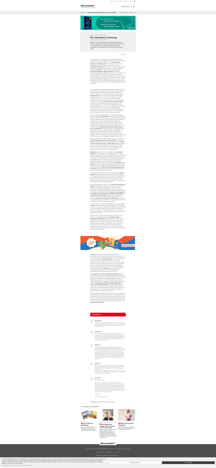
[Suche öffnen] (131, 6)
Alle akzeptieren (188, 462)
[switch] (83, 13)
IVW (122, 1)
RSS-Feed (123, 448)
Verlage (131, 12)
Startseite (82, 30)
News (120, 12)
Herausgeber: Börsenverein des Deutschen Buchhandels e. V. (108, 455)
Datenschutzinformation (6, 465)
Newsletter (125, 1)
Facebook (130, 1)
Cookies (128, 448)
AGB (97, 448)
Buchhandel (125, 12)
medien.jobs (115, 1)
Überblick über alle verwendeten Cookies (24, 465)
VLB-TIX (117, 452)
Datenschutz (112, 448)
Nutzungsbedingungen (104, 448)
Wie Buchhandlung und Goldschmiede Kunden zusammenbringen (102, 12)
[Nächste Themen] (134, 13)
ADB (103, 452)
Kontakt (111, 1)
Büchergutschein (109, 452)
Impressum (118, 448)
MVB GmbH (99, 452)
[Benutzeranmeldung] (134, 6)
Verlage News (91, 30)
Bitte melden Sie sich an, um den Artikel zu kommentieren (102, 401)
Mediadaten (120, 1)
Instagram (132, 1)
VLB (114, 452)
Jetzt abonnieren (125, 6)
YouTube (134, 1)
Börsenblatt (88, 6)
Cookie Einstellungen (135, 462)
